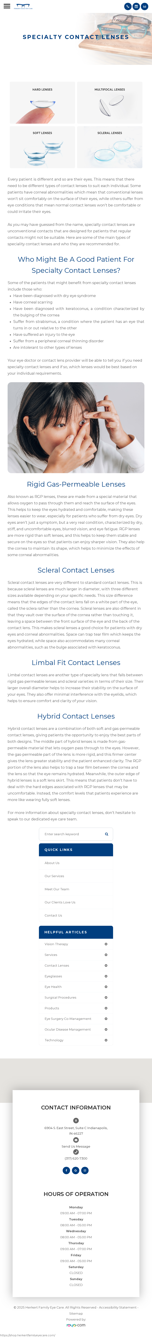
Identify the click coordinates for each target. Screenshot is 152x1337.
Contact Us (53, 915)
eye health (53, 987)
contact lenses (57, 965)
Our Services (54, 876)
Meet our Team (57, 889)
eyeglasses (53, 976)
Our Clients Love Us (60, 902)
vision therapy (56, 944)
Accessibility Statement (118, 1307)
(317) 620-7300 (76, 1158)
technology (54, 1040)
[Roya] (76, 1325)
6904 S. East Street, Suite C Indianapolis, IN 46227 (76, 1130)
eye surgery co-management (68, 1019)
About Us (52, 863)
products (52, 1008)
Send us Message (76, 1146)
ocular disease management (68, 1029)
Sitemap (76, 1313)
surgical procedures (60, 997)
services (51, 955)
